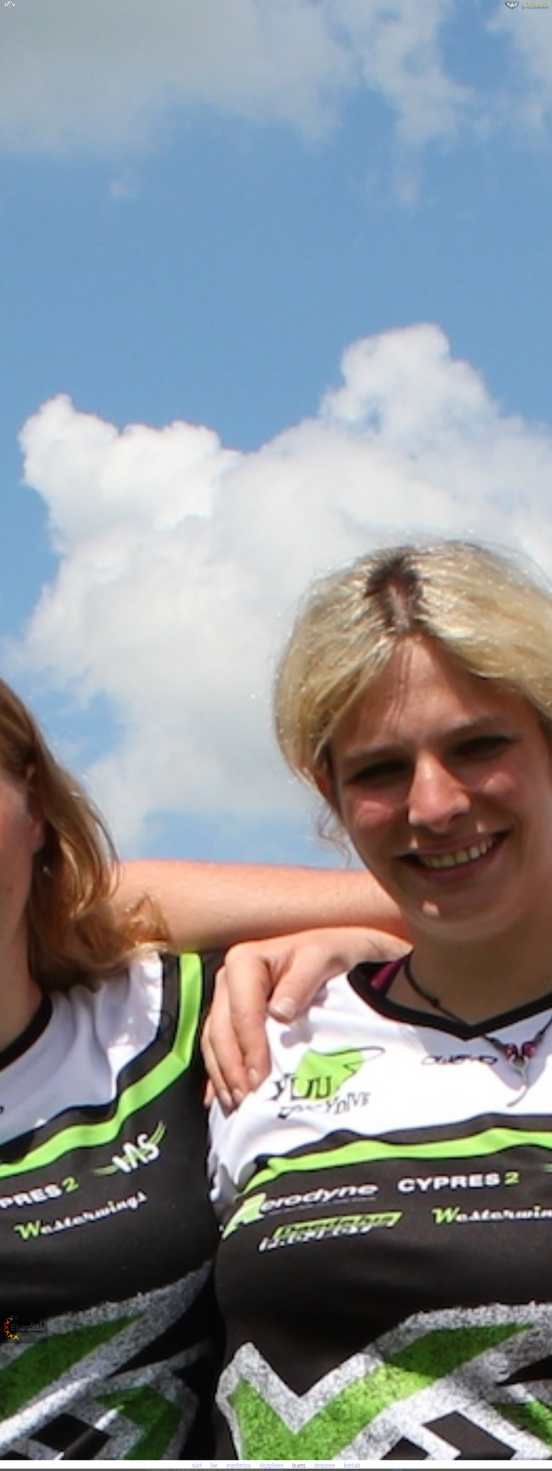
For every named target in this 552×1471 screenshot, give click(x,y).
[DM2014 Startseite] (23, 1342)
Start (197, 1465)
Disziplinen (272, 1465)
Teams (299, 1465)
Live (214, 1465)
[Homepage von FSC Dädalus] (527, 9)
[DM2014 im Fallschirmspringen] (10, 9)
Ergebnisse (238, 1465)
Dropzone (324, 1465)
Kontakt (352, 1465)
